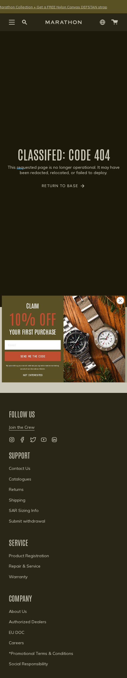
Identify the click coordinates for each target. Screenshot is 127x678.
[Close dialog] (120, 300)
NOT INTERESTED (33, 375)
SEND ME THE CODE (32, 356)
